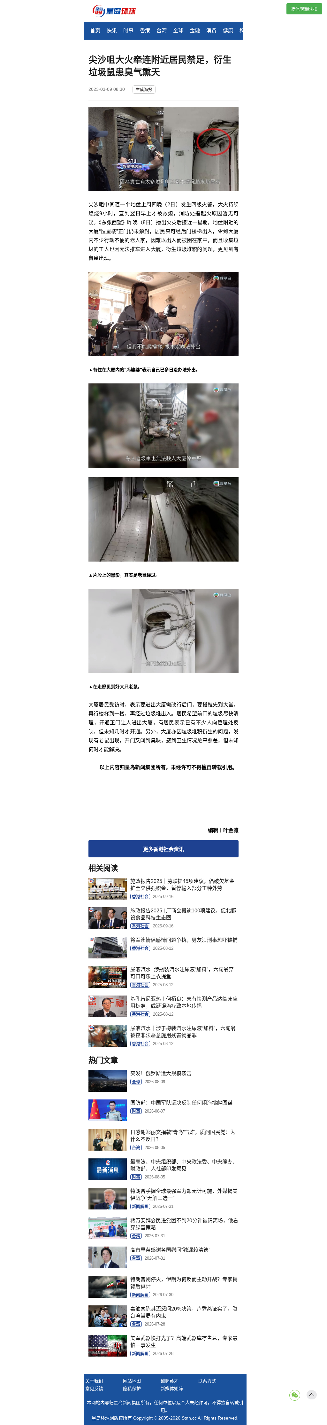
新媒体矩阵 (172, 1388)
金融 (195, 30)
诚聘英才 (170, 1380)
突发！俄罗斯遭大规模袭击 (161, 1073)
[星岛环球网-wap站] (118, 12)
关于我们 (94, 1380)
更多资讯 (163, 849)
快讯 (112, 30)
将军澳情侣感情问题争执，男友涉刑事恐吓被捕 (184, 940)
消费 (211, 30)
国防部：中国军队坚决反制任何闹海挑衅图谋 (181, 1103)
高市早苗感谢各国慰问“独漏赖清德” (170, 1250)
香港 (145, 30)
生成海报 (144, 89)
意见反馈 (94, 1388)
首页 (95, 30)
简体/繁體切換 (304, 9)
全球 (178, 30)
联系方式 (207, 1380)
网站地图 (132, 1380)
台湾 (161, 30)
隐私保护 (132, 1388)
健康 (228, 30)
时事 (128, 30)
